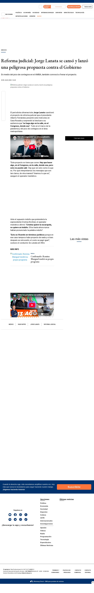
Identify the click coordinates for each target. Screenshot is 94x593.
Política (19, 12)
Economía (27, 12)
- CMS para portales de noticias (49, 581)
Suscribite (74, 487)
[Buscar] (40, 7)
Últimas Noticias (46, 545)
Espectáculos (69, 12)
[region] (47, 34)
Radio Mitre (22, 324)
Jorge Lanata (34, 324)
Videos (43, 530)
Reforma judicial (50, 324)
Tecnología (79, 12)
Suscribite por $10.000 (74, 6)
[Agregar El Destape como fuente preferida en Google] (53, 80)
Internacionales (47, 12)
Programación (45, 536)
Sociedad (36, 12)
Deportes (59, 12)
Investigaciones (22, 16)
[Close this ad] (92, 582)
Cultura (43, 515)
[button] (3, 94)
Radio (39, 16)
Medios (11, 324)
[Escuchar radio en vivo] (58, 6)
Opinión (32, 16)
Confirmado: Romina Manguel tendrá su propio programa (42, 259)
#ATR (42, 518)
